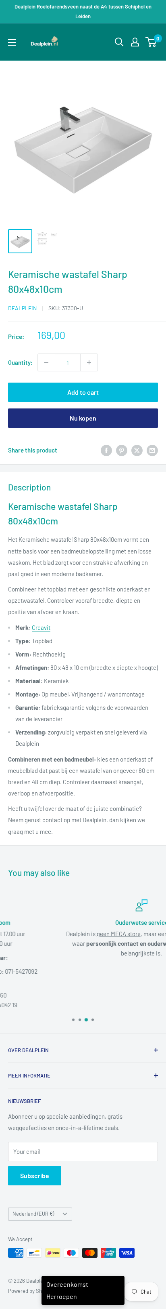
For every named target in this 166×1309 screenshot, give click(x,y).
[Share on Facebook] (106, 450)
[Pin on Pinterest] (121, 450)
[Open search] (119, 42)
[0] (151, 42)
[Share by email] (152, 450)
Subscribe (34, 1175)
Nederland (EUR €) (33, 1213)
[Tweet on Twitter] (137, 450)
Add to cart (83, 392)
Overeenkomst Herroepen (67, 1290)
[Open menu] (12, 42)
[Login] (135, 42)
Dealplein (22, 308)
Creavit (41, 627)
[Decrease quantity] (46, 362)
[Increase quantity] (89, 362)
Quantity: (20, 362)
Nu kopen (83, 418)
